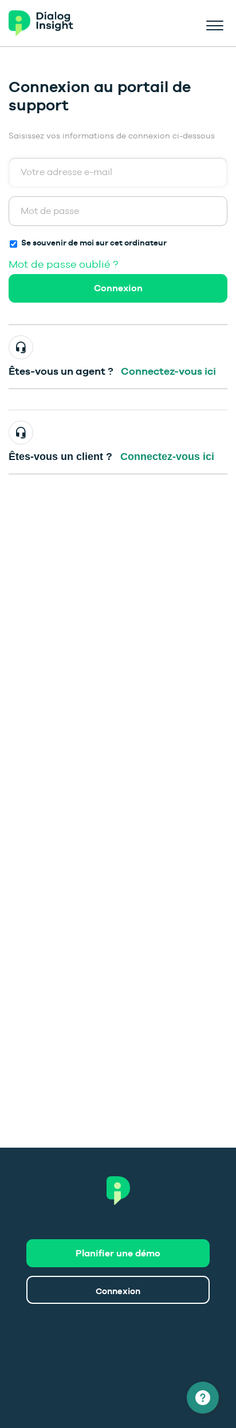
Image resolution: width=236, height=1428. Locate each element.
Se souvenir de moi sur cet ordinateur (94, 242)
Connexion (118, 288)
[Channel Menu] (203, 1398)
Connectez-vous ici (168, 371)
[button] (214, 23)
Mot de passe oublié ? (63, 264)
